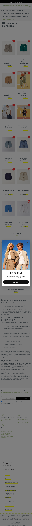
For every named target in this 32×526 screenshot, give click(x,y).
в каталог (16, 282)
